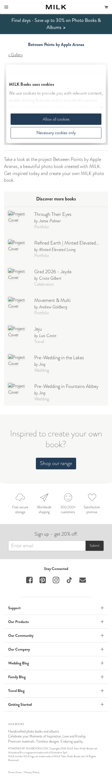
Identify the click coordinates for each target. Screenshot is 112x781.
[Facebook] (29, 580)
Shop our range (56, 463)
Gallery (17, 55)
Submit (94, 545)
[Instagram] (56, 580)
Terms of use (15, 772)
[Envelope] (82, 580)
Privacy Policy (31, 772)
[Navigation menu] (6, 7)
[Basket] (106, 7)
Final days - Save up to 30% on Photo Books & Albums (56, 24)
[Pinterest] (42, 580)
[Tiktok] (69, 580)
